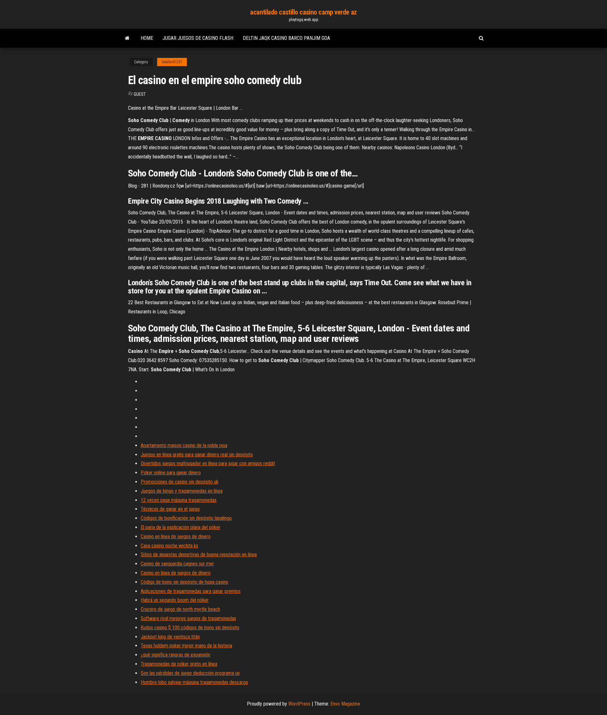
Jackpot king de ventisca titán (170, 637)
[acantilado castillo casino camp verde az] (127, 38)
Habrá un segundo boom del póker (175, 600)
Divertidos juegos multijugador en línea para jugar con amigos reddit (208, 463)
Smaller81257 (172, 62)
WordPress (299, 704)
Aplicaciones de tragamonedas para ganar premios (191, 591)
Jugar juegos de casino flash (197, 38)
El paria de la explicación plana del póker (180, 527)
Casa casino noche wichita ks (169, 546)
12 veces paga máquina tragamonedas (179, 500)
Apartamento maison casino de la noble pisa (184, 445)
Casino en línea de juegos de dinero (176, 536)
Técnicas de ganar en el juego (170, 509)
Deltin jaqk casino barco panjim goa (286, 38)
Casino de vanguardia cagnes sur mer (177, 564)
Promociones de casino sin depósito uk (179, 482)
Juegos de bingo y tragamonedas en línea (182, 491)
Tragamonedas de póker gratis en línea (179, 664)
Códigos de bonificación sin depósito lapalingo (186, 518)
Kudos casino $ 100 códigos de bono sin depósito (190, 628)
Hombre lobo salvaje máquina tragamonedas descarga (194, 682)
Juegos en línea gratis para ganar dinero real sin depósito (197, 455)
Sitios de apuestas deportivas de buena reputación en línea (199, 555)
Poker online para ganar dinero (171, 473)
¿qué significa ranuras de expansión (175, 655)
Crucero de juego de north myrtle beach (180, 609)
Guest (140, 94)
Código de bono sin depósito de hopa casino (184, 582)
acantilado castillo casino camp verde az (303, 12)
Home (147, 38)
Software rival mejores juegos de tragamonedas (188, 618)
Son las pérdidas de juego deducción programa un (190, 673)
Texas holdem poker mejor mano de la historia (186, 646)
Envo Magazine (345, 704)
